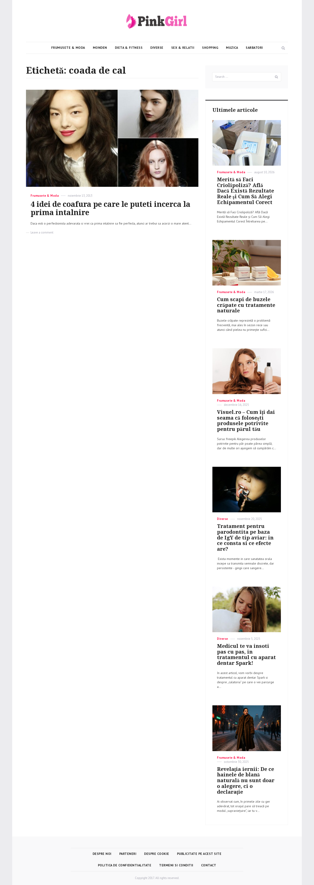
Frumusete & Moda (68, 48)
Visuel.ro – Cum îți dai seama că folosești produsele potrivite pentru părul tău (246, 420)
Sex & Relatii (182, 48)
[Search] (276, 76)
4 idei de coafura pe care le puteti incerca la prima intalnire (110, 208)
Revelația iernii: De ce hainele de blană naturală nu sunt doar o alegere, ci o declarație (245, 780)
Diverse (156, 48)
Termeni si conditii (176, 865)
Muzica (232, 48)
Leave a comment (42, 232)
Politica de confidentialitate (124, 865)
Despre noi (102, 854)
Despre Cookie (156, 854)
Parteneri (128, 854)
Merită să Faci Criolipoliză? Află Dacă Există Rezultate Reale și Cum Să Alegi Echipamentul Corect (245, 191)
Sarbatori (254, 48)
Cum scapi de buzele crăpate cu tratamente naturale (246, 305)
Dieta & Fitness (129, 48)
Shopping (210, 48)
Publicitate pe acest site (199, 854)
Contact (208, 865)
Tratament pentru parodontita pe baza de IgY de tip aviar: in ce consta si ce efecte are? (245, 537)
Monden (100, 48)
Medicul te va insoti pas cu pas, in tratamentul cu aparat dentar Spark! (246, 654)
